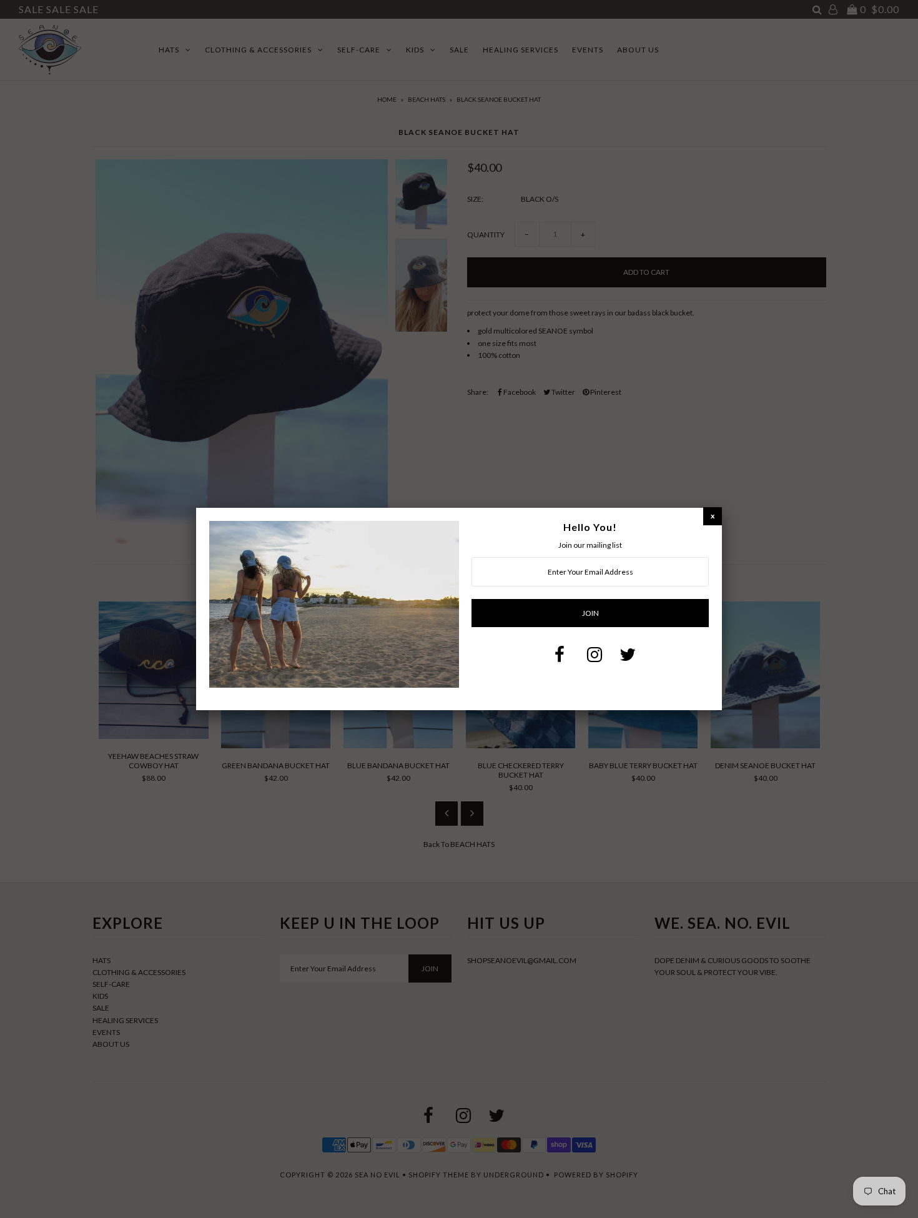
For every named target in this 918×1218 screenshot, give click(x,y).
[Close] (712, 516)
